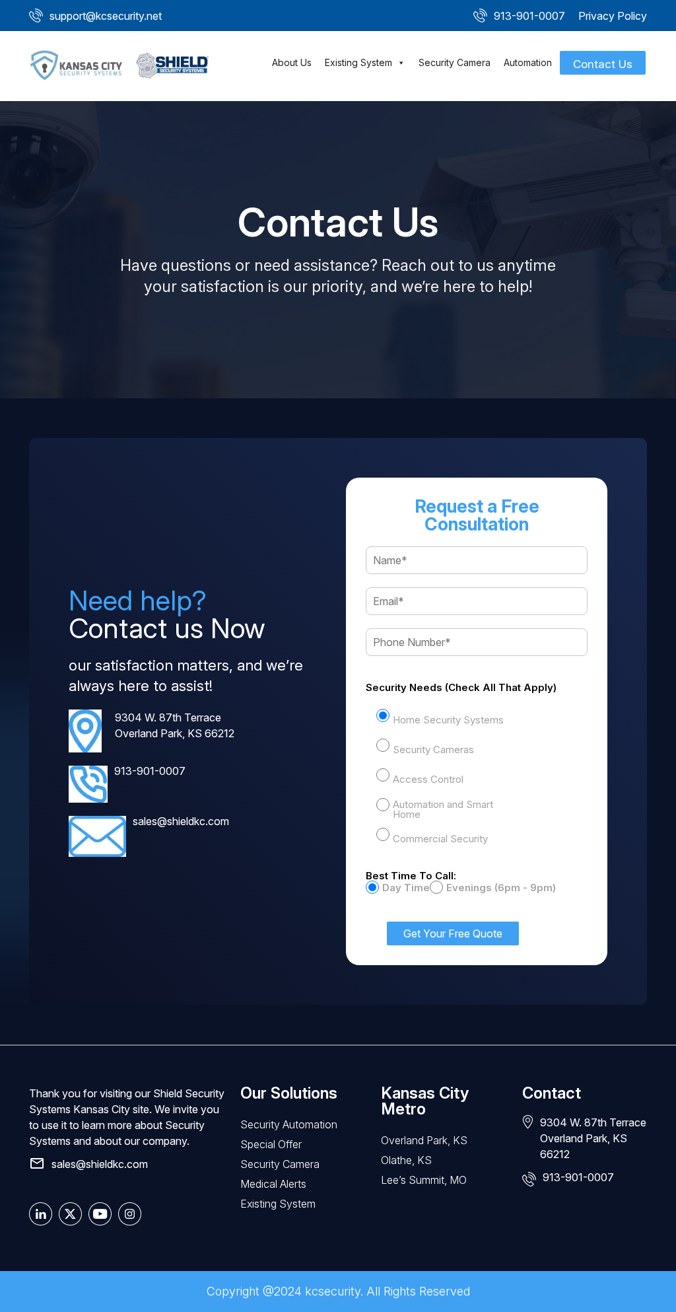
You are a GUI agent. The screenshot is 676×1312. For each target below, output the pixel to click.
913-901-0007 (529, 16)
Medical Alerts (273, 1183)
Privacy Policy (612, 15)
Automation (528, 62)
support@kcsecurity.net (106, 16)
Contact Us (602, 64)
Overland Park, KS (424, 1140)
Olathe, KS (406, 1160)
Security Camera (454, 62)
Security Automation (288, 1124)
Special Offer (271, 1144)
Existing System (358, 62)
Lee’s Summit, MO (424, 1179)
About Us (292, 62)
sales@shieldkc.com (181, 821)
